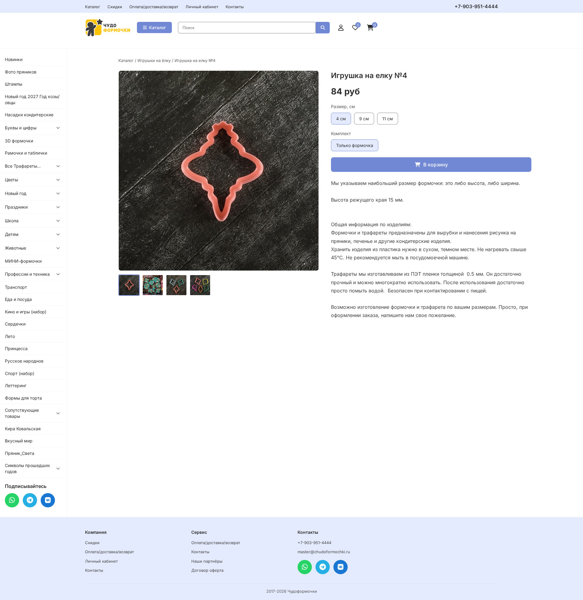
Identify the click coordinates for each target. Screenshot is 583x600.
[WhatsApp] (12, 500)
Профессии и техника (27, 274)
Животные (15, 248)
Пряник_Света (19, 453)
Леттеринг (15, 385)
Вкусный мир (18, 440)
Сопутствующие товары (22, 413)
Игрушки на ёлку (154, 60)
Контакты (235, 6)
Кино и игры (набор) (25, 311)
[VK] (48, 500)
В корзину (435, 165)
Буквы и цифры (20, 127)
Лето (10, 336)
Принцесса (16, 348)
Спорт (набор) (19, 373)
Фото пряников (20, 71)
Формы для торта (23, 398)
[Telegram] (30, 500)
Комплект (341, 133)
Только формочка (354, 145)
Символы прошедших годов (27, 468)
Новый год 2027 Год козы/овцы (32, 99)
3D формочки (19, 140)
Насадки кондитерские (29, 114)
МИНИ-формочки (23, 261)
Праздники (16, 207)
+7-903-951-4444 (476, 6)
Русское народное (24, 360)
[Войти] (341, 27)
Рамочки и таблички (26, 152)
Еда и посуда (18, 299)
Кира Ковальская (23, 428)
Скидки (114, 6)
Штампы (13, 84)
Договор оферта (207, 570)
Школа (12, 220)
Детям (12, 234)
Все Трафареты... (23, 166)
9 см (364, 118)
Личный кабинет (202, 6)
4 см (341, 118)
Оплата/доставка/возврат (153, 6)
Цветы (11, 179)
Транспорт (16, 287)
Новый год (15, 193)
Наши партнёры (207, 561)
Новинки (13, 59)
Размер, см (343, 106)
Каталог (92, 6)
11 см (387, 118)
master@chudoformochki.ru (324, 551)
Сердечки (15, 323)
